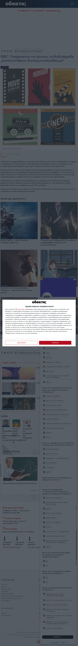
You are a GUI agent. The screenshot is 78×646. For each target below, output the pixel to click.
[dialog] (39, 323)
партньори (21, 309)
